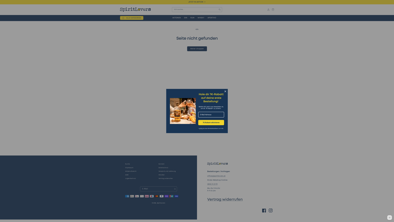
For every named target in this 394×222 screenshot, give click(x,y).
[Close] (225, 91)
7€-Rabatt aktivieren (211, 122)
